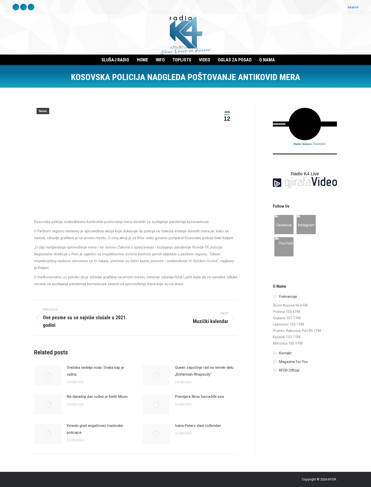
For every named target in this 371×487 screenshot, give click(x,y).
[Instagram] (306, 224)
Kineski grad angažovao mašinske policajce (95, 429)
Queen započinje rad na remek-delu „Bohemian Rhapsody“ (204, 371)
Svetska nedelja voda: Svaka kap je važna (95, 371)
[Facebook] (284, 224)
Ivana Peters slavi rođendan (198, 425)
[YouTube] (284, 246)
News (43, 111)
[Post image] (48, 376)
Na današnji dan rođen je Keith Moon (97, 396)
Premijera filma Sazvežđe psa (199, 396)
